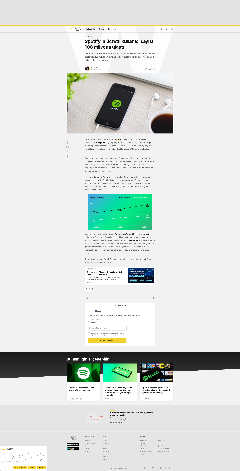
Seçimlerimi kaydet (107, 340)
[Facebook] (165, 468)
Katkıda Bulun (144, 446)
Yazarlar (142, 443)
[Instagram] (157, 468)
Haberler (87, 440)
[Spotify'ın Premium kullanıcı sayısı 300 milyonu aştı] (83, 372)
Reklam (142, 448)
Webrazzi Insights (90, 443)
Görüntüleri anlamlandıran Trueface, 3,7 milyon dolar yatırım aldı (131, 414)
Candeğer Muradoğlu (75, 399)
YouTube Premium (134, 240)
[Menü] (67, 29)
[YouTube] (153, 468)
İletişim (142, 454)
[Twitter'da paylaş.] (67, 156)
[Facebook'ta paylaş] (67, 152)
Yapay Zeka (107, 454)
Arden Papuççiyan (116, 422)
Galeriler (87, 448)
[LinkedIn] (148, 468)
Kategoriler (90, 29)
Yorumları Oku (120, 305)
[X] (144, 468)
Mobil (105, 448)
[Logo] (76, 29)
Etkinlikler (112, 29)
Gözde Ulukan (109, 399)
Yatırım (105, 456)
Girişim (105, 446)
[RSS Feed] (169, 468)
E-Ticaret (106, 443)
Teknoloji (108, 385)
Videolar (87, 446)
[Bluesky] (161, 468)
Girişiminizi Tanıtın (146, 451)
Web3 (105, 459)
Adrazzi (89, 282)
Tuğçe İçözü (146, 399)
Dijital (87, 37)
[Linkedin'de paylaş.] (67, 159)
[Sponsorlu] (141, 275)
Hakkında (143, 440)
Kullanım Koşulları (163, 451)
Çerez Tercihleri (163, 446)
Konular (102, 29)
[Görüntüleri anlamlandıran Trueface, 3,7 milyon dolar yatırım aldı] (97, 417)
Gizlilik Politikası (163, 448)
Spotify (88, 289)
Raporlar (87, 451)
